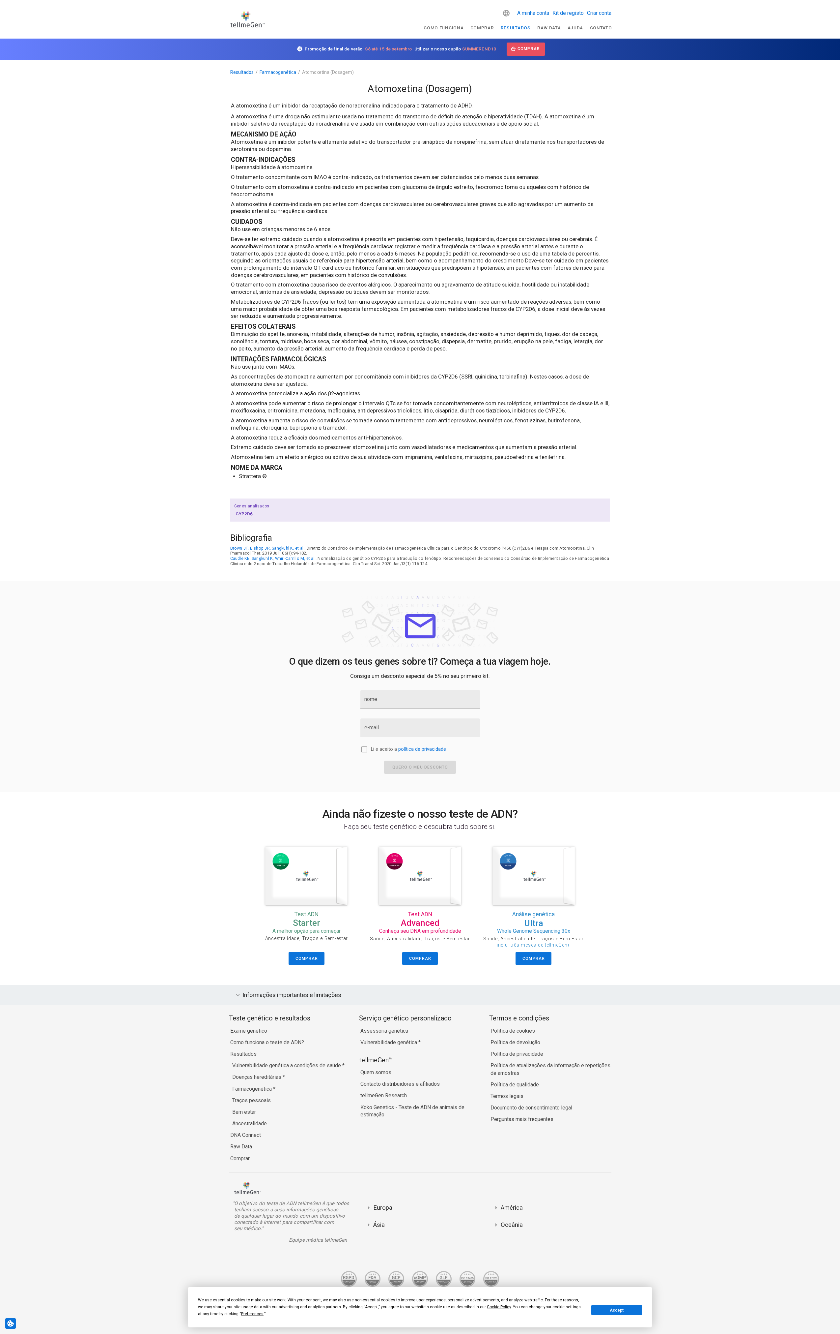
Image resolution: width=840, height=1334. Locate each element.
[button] (506, 13)
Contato (601, 27)
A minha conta (533, 13)
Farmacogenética (278, 72)
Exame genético (248, 1031)
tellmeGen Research (383, 1095)
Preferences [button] (252, 1314)
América (512, 1207)
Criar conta (599, 13)
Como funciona (443, 27)
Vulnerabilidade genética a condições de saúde (287, 1065)
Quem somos (375, 1072)
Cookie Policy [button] (499, 1307)
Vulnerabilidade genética (389, 1042)
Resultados (516, 27)
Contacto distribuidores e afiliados (400, 1084)
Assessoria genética (384, 1031)
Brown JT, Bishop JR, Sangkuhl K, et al (267, 548)
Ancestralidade (249, 1123)
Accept (617, 1310)
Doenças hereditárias (257, 1077)
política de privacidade (422, 749)
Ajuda (575, 27)
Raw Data (241, 1146)
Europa (382, 1207)
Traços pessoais (251, 1100)
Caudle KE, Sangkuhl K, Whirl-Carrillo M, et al (272, 558)
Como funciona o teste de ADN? (267, 1042)
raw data (549, 27)
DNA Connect (245, 1135)
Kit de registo (568, 13)
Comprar (482, 27)
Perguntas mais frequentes (521, 1119)
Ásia (379, 1224)
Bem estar (244, 1112)
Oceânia (512, 1224)
